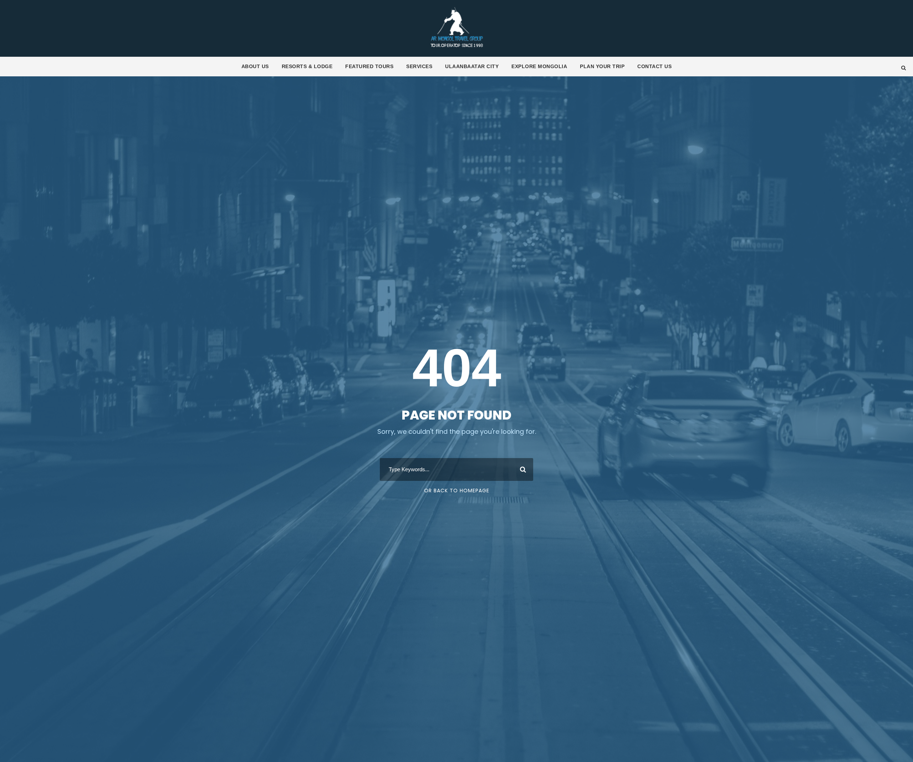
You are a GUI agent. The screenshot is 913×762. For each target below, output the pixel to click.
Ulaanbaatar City (472, 66)
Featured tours (369, 66)
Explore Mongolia (539, 66)
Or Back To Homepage (456, 490)
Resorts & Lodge (307, 66)
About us (255, 66)
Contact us (654, 66)
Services (419, 66)
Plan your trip (602, 66)
